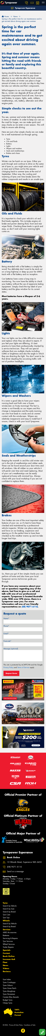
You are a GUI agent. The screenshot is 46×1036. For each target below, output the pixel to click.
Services (6, 929)
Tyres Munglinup (9, 991)
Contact (6, 953)
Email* (6, 633)
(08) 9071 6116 (30, 606)
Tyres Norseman (9, 994)
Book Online (9, 956)
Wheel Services (9, 944)
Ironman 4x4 (9, 959)
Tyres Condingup (9, 982)
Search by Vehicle (10, 906)
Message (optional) (10, 649)
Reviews (7, 971)
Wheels (6, 920)
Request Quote (11, 673)
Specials (6, 950)
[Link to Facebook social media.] (23, 1031)
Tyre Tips (6, 917)
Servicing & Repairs (10, 938)
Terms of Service (23, 667)
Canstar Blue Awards (11, 997)
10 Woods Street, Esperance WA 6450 (24, 862)
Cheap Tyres (7, 1003)
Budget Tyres (7, 1000)
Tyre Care (6, 914)
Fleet (5, 962)
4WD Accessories (9, 932)
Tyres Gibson (8, 985)
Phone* (6, 626)
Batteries (6, 935)
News (5, 965)
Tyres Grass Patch (9, 988)
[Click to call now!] (26, 3)
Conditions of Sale (29, 1025)
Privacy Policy (8, 667)
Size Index (7, 979)
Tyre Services (8, 941)
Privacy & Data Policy (16, 1025)
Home (6, 16)
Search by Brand (9, 912)
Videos (6, 968)
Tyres (5, 903)
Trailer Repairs (8, 947)
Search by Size (8, 909)
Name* (6, 618)
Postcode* (7, 641)
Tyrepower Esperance (25, 8)
